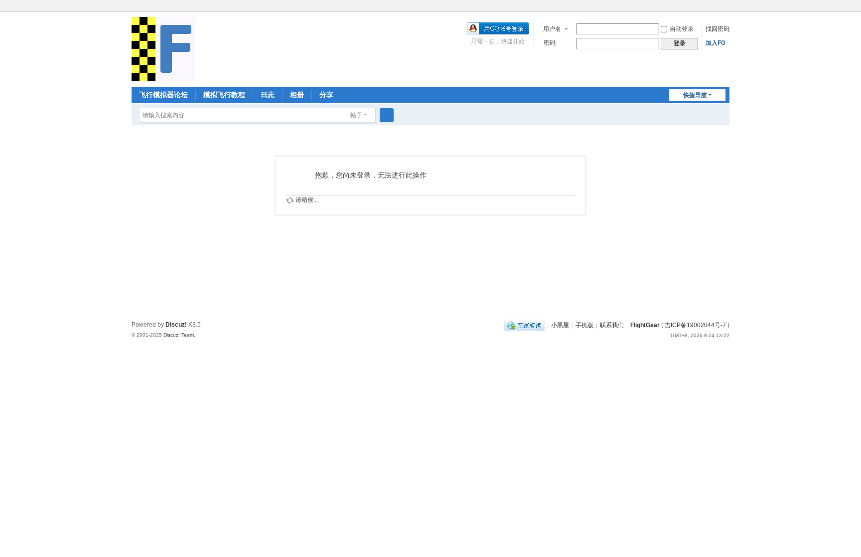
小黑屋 (560, 325)
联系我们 (612, 325)
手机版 (584, 325)
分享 (326, 95)
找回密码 (717, 28)
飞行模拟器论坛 (163, 95)
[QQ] (524, 325)
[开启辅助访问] (715, 6)
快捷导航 (695, 95)
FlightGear (645, 325)
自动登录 (682, 28)
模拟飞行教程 (224, 95)
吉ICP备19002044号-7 (695, 325)
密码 (550, 42)
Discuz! (176, 324)
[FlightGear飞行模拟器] (163, 48)
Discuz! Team (178, 335)
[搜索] (387, 115)
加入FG (715, 42)
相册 (297, 95)
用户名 (552, 28)
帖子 (356, 115)
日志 (268, 95)
